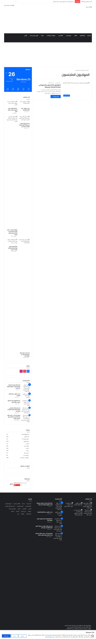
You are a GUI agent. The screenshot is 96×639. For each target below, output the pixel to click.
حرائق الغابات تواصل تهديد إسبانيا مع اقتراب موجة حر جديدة (12, 248)
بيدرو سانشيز (23, 511)
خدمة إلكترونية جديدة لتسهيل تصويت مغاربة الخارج (12, 109)
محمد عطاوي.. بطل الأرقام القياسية (25, 109)
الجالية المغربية (28, 506)
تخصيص (22, 636)
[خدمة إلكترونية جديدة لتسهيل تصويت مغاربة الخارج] (11, 104)
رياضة (42, 35)
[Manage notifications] (92, 635)
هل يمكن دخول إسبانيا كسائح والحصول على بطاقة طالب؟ (25, 354)
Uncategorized (25, 434)
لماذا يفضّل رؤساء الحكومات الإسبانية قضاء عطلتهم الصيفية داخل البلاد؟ (13, 386)
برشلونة (29, 511)
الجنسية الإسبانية (20, 506)
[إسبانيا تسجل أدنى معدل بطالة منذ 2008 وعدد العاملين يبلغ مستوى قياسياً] (11, 172)
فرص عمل (26, 453)
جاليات (75, 35)
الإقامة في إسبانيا (17, 503)
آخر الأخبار (26, 436)
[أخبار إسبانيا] (89, 7)
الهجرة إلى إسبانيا (12, 508)
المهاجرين (24, 508)
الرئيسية (89, 35)
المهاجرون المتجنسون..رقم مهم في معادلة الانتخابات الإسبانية (50, 86)
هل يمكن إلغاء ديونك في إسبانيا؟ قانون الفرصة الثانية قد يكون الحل (24, 125)
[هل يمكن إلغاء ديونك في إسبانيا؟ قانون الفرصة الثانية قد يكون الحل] (24, 119)
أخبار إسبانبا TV (25, 439)
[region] (48, 634)
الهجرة (19, 508)
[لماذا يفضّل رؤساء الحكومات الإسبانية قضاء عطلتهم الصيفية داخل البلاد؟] (25, 388)
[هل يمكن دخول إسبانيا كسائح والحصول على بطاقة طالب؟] (24, 295)
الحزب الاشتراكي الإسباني (10, 506)
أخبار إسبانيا (57, 82)
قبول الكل (6, 636)
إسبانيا (23, 503)
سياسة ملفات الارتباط (50, 636)
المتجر (25, 35)
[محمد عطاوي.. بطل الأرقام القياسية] (24, 104)
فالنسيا (17, 511)
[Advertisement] (48, 22)
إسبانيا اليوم (82, 35)
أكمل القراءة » (55, 96)
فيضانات (12, 511)
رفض (14, 636)
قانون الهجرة (28, 513)
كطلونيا (22, 513)
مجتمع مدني (68, 35)
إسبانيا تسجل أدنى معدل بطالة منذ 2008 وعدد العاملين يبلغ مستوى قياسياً (12, 232)
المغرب (29, 508)
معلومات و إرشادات (51, 35)
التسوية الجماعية (8, 503)
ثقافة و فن (60, 35)
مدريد (18, 513)
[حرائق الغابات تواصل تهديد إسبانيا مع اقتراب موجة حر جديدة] (11, 242)
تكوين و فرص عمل (34, 35)
